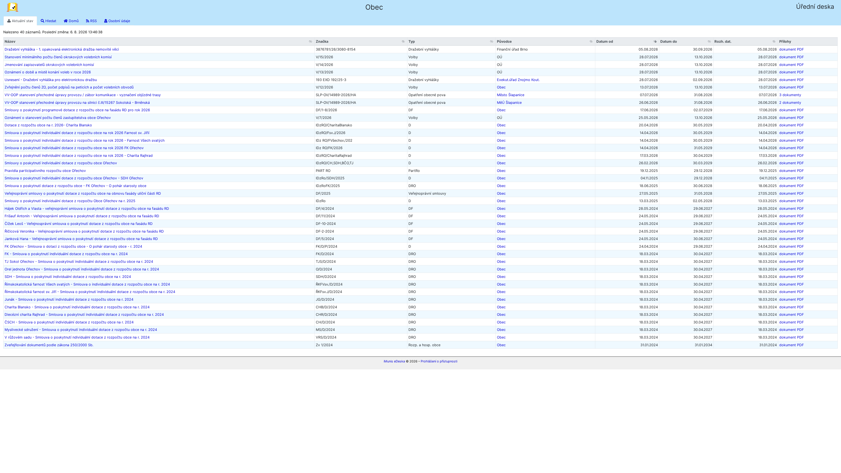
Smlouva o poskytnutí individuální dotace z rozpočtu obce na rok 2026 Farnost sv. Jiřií (77, 133)
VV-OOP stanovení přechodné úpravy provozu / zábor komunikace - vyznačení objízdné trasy (83, 95)
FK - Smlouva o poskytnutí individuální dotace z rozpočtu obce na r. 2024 (66, 254)
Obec (501, 87)
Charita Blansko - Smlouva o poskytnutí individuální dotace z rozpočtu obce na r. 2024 (77, 307)
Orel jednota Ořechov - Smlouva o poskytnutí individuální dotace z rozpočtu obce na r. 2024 (82, 269)
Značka (322, 41)
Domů (73, 21)
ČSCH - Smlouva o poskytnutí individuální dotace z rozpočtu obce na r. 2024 (69, 322)
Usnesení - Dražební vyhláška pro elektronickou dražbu (51, 80)
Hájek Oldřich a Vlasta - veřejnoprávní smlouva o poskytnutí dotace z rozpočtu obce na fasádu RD (87, 208)
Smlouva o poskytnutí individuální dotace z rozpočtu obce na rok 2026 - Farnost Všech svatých (84, 140)
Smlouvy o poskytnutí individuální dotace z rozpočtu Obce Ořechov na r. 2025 (70, 201)
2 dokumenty (790, 102)
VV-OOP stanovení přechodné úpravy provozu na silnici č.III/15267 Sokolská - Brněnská (77, 102)
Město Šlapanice (510, 95)
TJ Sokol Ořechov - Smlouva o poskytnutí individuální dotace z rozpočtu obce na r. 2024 (79, 261)
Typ (411, 41)
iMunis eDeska (394, 361)
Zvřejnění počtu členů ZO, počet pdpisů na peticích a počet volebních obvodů (69, 87)
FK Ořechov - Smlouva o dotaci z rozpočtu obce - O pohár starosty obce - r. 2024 (73, 246)
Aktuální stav (22, 21)
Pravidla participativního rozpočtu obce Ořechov (45, 170)
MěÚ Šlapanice (509, 102)
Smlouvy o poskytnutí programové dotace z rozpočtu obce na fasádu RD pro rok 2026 (77, 110)
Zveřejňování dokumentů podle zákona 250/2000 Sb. (49, 345)
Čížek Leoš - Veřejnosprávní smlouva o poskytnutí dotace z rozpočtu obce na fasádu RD (79, 223)
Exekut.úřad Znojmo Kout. (518, 80)
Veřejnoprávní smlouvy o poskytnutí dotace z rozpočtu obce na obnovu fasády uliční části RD (83, 193)
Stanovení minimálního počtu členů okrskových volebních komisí (58, 57)
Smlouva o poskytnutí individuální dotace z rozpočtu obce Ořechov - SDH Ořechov (74, 178)
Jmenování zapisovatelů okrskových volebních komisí (49, 64)
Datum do (668, 41)
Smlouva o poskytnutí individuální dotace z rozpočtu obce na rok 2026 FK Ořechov (74, 148)
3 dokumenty (790, 95)
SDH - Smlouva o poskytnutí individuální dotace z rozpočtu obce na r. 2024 (68, 276)
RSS (93, 21)
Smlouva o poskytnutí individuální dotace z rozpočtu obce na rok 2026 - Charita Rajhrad (79, 155)
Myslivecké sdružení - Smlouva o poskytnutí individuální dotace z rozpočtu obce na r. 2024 (81, 329)
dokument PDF (791, 49)
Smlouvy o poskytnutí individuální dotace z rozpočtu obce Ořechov (61, 163)
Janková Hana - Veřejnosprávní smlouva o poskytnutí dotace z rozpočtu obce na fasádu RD (81, 238)
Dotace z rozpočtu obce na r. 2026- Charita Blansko (48, 125)
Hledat (50, 21)
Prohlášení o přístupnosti (439, 361)
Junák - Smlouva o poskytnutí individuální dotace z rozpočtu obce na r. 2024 (69, 299)
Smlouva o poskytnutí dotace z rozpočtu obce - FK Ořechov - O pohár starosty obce (75, 186)
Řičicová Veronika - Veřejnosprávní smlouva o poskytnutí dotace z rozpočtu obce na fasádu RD (84, 231)
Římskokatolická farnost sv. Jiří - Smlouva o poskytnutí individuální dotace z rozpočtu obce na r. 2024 (90, 291)
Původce (504, 41)
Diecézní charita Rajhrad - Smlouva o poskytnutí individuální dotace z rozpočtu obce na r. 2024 (84, 314)
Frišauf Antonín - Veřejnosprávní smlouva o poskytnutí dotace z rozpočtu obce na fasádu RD (82, 216)
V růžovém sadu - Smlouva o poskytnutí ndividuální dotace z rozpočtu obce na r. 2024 (77, 337)
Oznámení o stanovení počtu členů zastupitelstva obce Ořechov (58, 117)
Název (10, 41)
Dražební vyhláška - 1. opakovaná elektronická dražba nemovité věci (62, 49)
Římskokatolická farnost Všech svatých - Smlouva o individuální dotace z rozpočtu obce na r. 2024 (87, 284)
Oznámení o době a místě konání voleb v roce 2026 (48, 72)
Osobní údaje (118, 21)
